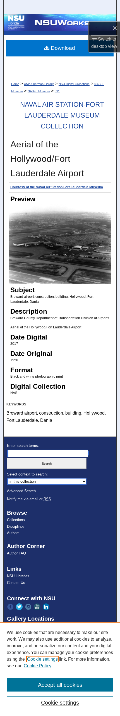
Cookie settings (42, 659)
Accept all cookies (60, 685)
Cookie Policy (37, 665)
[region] (60, 669)
